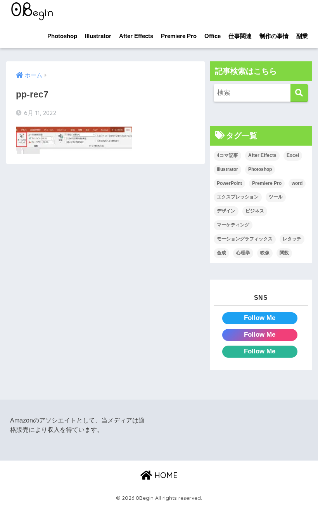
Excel (293, 155)
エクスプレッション (238, 197)
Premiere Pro (179, 36)
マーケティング (233, 225)
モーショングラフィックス (245, 239)
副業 (302, 36)
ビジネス (254, 211)
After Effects (136, 36)
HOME (165, 475)
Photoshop (62, 36)
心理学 (243, 253)
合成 (221, 253)
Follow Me (259, 318)
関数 (284, 253)
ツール (276, 197)
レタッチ (292, 239)
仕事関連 (240, 36)
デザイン (226, 211)
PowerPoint (229, 183)
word (297, 183)
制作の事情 (274, 36)
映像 (265, 253)
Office (212, 36)
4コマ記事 (227, 155)
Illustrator (98, 36)
